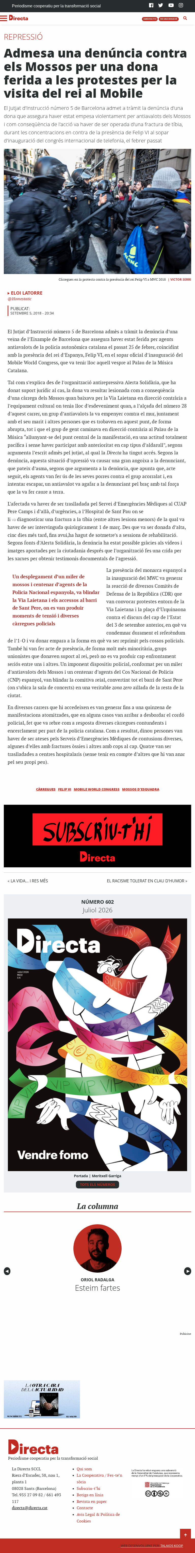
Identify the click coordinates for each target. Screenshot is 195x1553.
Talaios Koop (152, 1545)
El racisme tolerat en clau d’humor (145, 881)
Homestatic (21, 299)
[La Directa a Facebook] (151, 6)
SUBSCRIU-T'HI (149, 19)
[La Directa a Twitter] (160, 6)
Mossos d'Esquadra (140, 789)
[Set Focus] (185, 18)
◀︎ (7, 1271)
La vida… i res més (29, 881)
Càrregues (46, 789)
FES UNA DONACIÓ (168, 19)
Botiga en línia (90, 1495)
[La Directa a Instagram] (181, 6)
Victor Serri (180, 279)
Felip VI (64, 789)
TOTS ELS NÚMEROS (97, 1184)
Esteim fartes (97, 1287)
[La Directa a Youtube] (171, 6)
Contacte (85, 1508)
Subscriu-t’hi (88, 1488)
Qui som (84, 1469)
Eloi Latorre (26, 293)
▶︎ (189, 1271)
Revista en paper (92, 1501)
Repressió (23, 36)
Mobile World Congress (97, 789)
